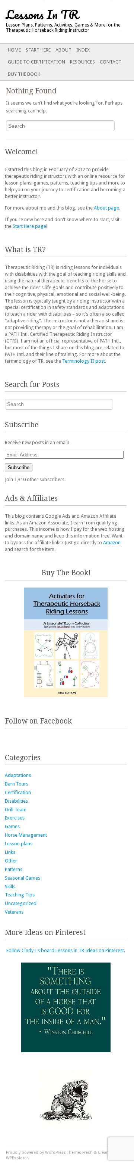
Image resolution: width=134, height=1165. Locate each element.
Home (14, 50)
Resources (82, 62)
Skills (10, 886)
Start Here (38, 50)
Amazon (112, 542)
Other (11, 861)
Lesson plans (18, 843)
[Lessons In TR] (53, 21)
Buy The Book (24, 74)
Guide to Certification (36, 62)
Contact (110, 62)
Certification (18, 792)
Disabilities (16, 801)
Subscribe (18, 467)
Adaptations (18, 775)
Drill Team (15, 809)
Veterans (14, 912)
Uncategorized (20, 903)
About (63, 50)
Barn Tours (16, 784)
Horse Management (26, 835)
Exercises (15, 818)
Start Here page (29, 226)
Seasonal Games (22, 878)
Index (83, 50)
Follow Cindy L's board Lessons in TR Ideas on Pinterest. (65, 950)
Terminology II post (83, 361)
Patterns (13, 869)
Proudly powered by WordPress (36, 1152)
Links (10, 852)
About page (106, 208)
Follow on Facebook (38, 721)
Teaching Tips (20, 895)
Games (12, 826)
